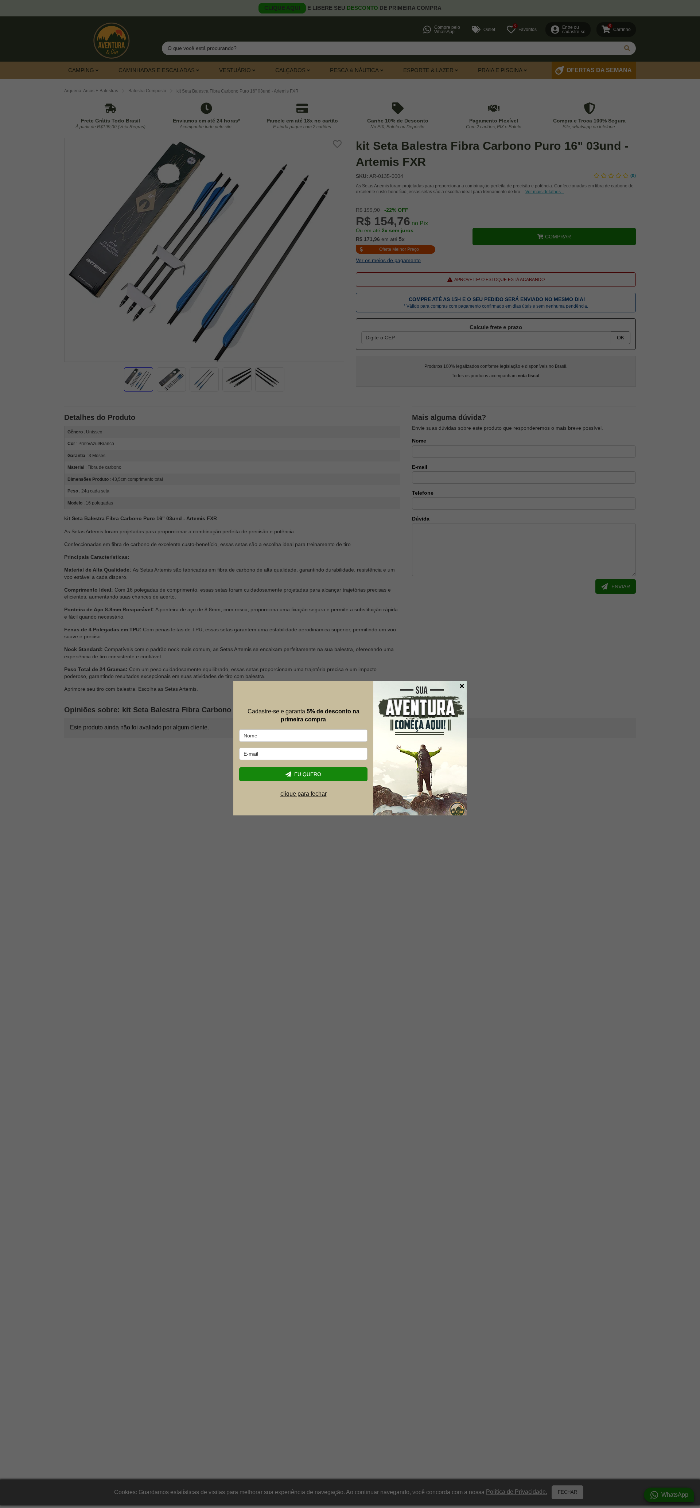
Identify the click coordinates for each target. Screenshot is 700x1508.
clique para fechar (303, 793)
